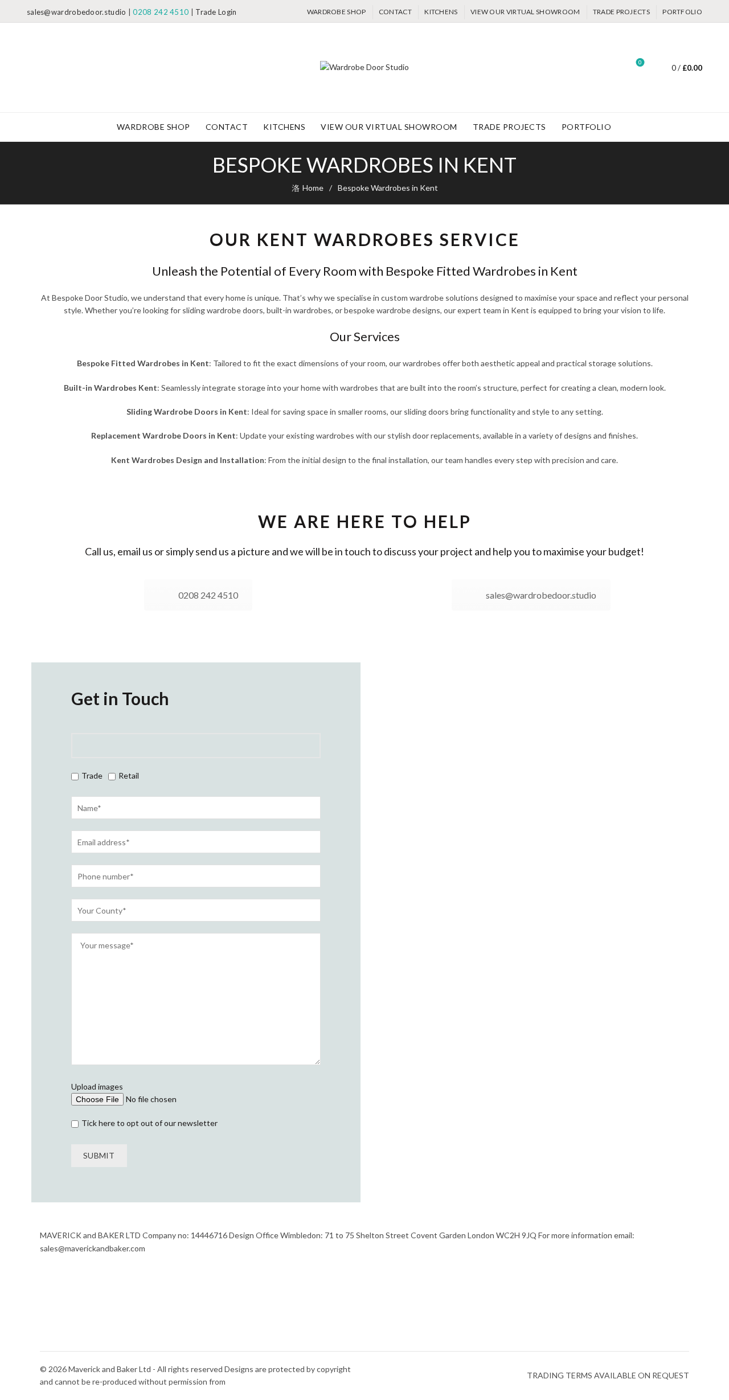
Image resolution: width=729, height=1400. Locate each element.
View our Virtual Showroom (525, 11)
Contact (395, 11)
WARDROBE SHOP (336, 11)
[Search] (608, 67)
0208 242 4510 (161, 12)
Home (312, 188)
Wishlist (640, 62)
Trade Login (215, 12)
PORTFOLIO (682, 11)
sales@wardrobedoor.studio (76, 12)
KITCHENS (440, 11)
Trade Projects (621, 11)
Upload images (97, 1086)
